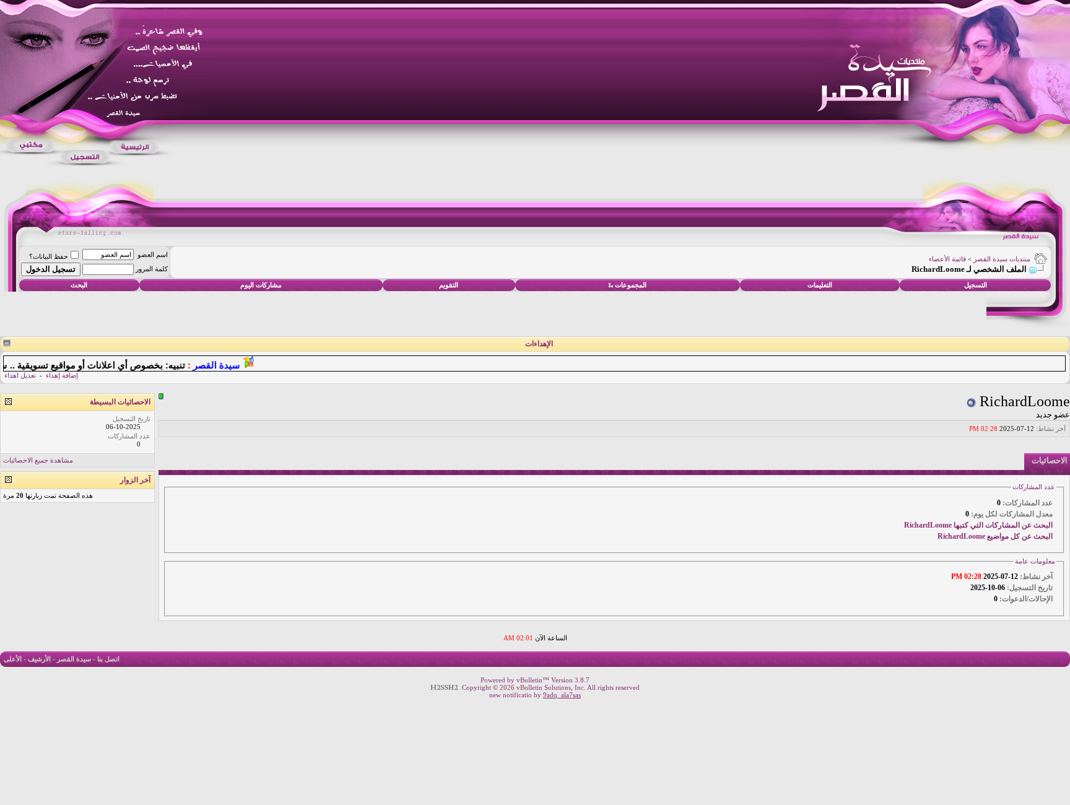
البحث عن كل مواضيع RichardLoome (995, 536)
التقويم (448, 285)
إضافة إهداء (62, 375)
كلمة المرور (152, 268)
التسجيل (975, 285)
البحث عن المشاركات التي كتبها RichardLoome (978, 525)
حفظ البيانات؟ (48, 256)
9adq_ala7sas (562, 694)
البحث (79, 285)
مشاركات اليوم (261, 285)
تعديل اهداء (20, 375)
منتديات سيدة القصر (1001, 259)
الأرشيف (39, 659)
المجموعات (630, 285)
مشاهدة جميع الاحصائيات (38, 460)
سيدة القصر (74, 659)
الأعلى (13, 659)
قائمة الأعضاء (947, 259)
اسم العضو (152, 254)
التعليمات (819, 285)
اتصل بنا (108, 659)
